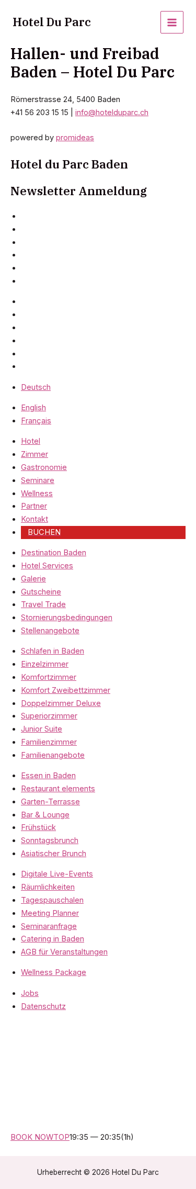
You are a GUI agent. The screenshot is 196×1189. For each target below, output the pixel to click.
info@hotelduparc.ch (111, 112)
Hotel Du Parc (52, 22)
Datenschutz (43, 1006)
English (33, 407)
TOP (61, 1137)
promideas (75, 137)
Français (36, 420)
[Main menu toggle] (171, 22)
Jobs (30, 993)
